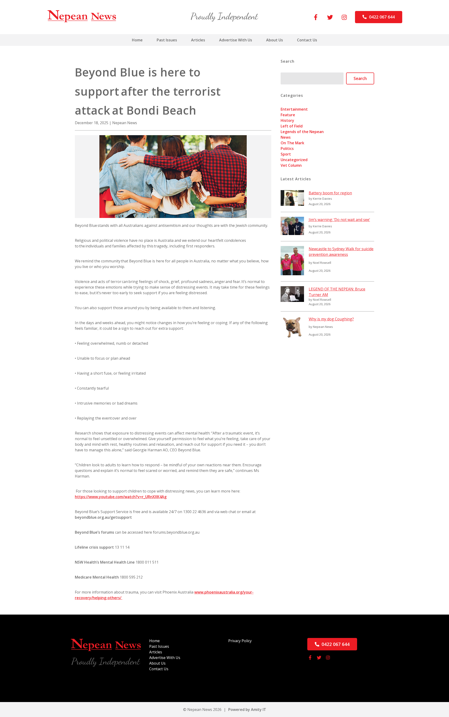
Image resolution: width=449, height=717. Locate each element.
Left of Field (292, 126)
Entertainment (294, 109)
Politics (287, 148)
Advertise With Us (235, 40)
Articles (198, 40)
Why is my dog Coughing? (331, 319)
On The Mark (292, 142)
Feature (288, 114)
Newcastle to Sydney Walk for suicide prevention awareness (341, 251)
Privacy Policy (240, 640)
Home (137, 40)
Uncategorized (294, 159)
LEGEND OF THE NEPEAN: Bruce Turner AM (337, 291)
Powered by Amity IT (247, 709)
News (286, 137)
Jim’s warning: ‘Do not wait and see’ (339, 219)
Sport (286, 154)
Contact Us (307, 40)
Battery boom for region (330, 193)
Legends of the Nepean (302, 131)
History (287, 120)
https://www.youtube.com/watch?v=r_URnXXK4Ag (121, 496)
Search (360, 78)
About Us (274, 40)
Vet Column (291, 165)
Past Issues (167, 40)
